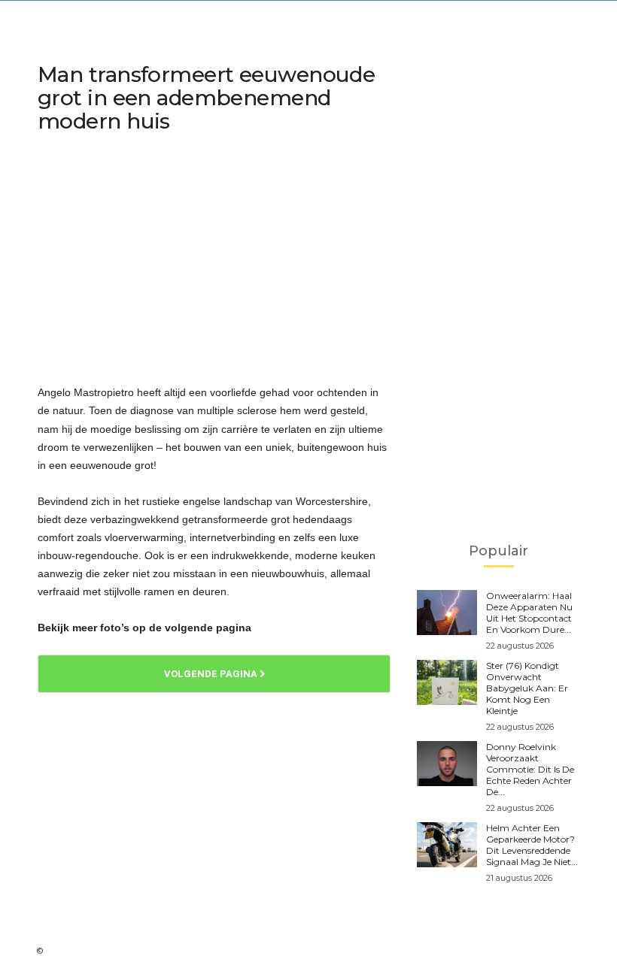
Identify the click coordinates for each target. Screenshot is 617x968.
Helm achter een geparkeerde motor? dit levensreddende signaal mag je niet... (532, 844)
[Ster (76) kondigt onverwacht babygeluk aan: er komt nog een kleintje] (447, 682)
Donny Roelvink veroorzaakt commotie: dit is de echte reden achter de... (530, 769)
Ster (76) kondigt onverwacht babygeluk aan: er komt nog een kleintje (527, 688)
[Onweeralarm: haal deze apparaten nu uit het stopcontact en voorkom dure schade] (447, 612)
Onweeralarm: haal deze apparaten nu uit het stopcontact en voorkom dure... (529, 612)
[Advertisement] (214, 260)
